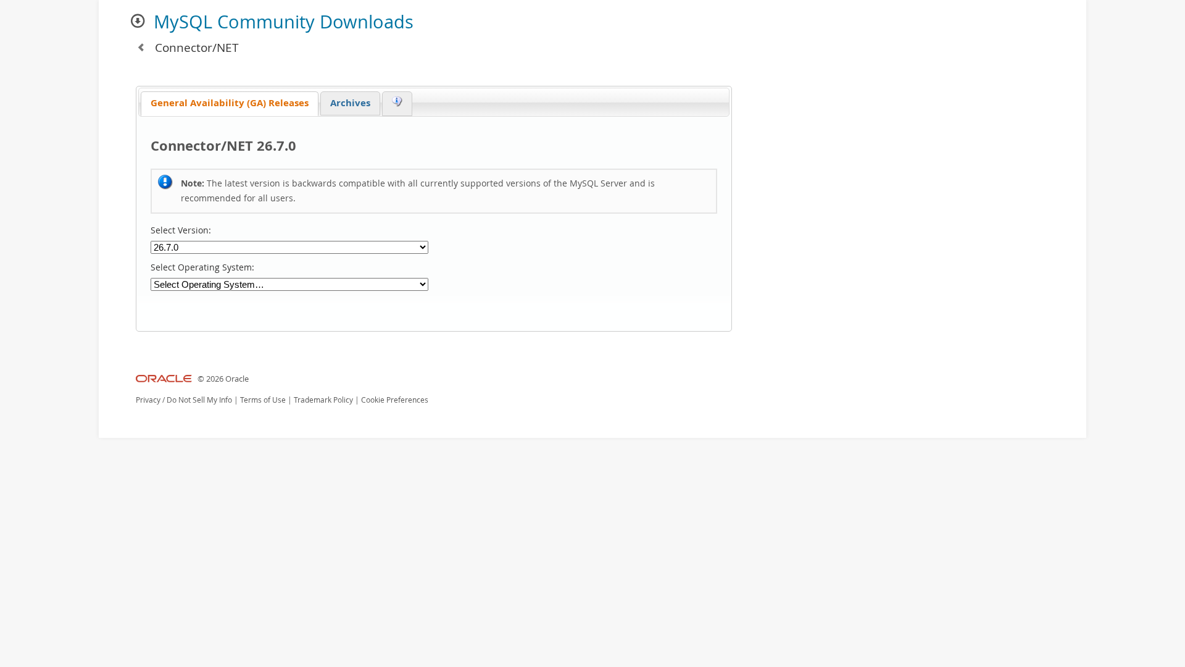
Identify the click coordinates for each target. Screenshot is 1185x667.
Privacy (148, 400)
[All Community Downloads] (141, 47)
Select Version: (181, 230)
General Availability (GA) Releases (230, 102)
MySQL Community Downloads (284, 21)
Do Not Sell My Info (199, 400)
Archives (350, 102)
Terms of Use (263, 400)
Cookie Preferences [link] (394, 400)
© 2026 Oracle (223, 379)
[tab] (229, 104)
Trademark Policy (323, 400)
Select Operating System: (202, 267)
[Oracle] (164, 379)
